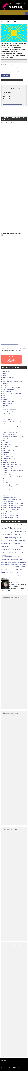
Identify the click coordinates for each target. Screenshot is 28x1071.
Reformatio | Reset (7, 468)
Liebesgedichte (6, 442)
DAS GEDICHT (7, 385)
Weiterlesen (5, 75)
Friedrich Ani (11, 540)
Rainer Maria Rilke (18, 564)
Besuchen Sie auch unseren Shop (10, 344)
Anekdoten (5, 373)
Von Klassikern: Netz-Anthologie (11, 497)
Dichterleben (6, 397)
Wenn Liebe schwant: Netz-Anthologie (12, 507)
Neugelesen (6, 460)
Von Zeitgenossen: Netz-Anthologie (12, 499)
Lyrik (4, 448)
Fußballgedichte (7, 413)
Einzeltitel (5, 405)
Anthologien (6, 375)
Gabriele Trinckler (19, 540)
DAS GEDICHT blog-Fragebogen (11, 387)
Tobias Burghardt (20, 567)
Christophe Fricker (5, 532)
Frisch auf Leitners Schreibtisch (11, 411)
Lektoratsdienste (15, 348)
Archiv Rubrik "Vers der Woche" (12, 104)
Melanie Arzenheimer (8, 559)
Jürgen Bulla (10, 549)
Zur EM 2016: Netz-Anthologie (10, 515)
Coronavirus (20, 532)
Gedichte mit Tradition (8, 420)
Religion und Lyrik (7, 474)
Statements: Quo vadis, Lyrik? (10, 485)
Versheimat (5, 495)
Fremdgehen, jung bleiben (9, 409)
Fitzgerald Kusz (18, 538)
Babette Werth (20, 528)
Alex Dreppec (10, 525)
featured (8, 538)
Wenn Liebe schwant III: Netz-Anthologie (13, 505)
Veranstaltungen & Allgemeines (11, 489)
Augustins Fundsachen (8, 377)
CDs (4, 379)
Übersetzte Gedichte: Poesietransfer (12, 487)
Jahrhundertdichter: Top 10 (9, 434)
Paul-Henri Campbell (9, 564)
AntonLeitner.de (13, 584)
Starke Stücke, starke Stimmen (10, 483)
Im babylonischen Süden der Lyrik (14, 80)
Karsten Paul (15, 549)
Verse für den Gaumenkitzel (10, 493)
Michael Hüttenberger (12, 562)
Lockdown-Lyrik (7, 444)
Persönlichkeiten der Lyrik (9, 462)
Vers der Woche (7, 491)
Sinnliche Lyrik (6, 480)
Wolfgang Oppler (18, 575)
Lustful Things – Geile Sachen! (10, 446)
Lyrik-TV (5, 454)
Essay (3, 80)
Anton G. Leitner (19, 350)
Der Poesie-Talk (7, 391)
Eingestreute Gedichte (8, 401)
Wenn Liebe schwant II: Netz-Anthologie (13, 503)
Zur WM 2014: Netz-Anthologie (10, 517)
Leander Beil (10, 552)
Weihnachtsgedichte (8, 501)
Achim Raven (4, 525)
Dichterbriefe (6, 395)
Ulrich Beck (4, 569)
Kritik (4, 440)
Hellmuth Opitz (8, 543)
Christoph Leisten (12, 532)
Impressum (4, 1060)
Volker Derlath (16, 572)
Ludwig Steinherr (10, 556)
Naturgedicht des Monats (9, 458)
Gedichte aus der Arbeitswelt (10, 415)
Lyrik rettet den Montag (8, 450)
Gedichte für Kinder (7, 418)
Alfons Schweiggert (19, 525)
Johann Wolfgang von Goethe (14, 546)
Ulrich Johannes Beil (11, 569)
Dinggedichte (6, 399)
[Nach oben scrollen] (25, 1068)
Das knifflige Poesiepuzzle (9, 389)
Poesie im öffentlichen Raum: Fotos (12, 464)
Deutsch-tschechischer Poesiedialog (12, 393)
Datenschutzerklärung (6, 1063)
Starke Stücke (7, 566)
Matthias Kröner (19, 556)
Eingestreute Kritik (7, 403)
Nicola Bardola (20, 562)
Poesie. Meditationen (8, 466)
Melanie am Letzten (8, 456)
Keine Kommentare (14, 61)
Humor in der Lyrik (7, 430)
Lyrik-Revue (6, 452)
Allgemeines (6, 371)
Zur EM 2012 (6, 513)
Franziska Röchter (5, 540)
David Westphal (16, 535)
